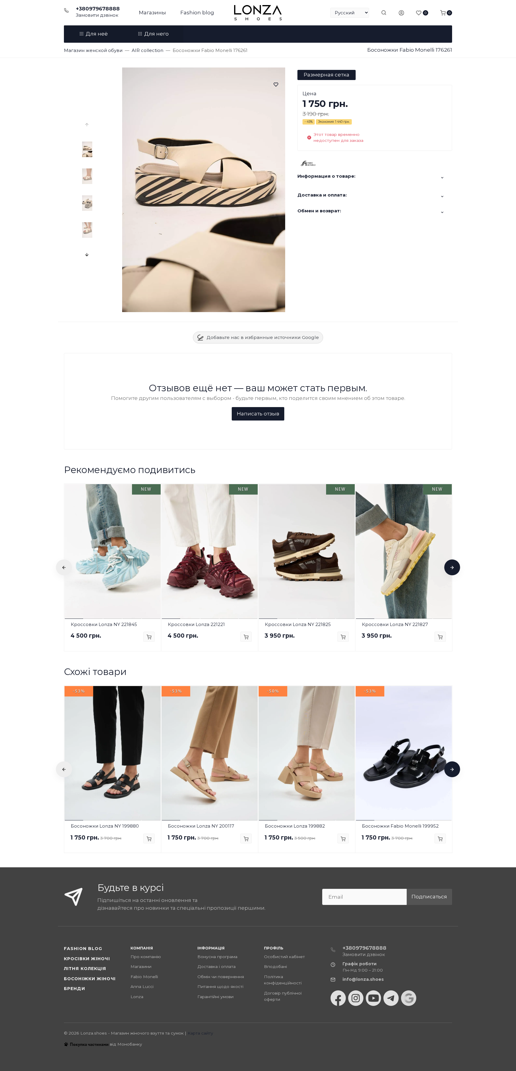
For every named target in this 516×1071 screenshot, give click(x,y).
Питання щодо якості (220, 986)
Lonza (136, 996)
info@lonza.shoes (363, 979)
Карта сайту (200, 1033)
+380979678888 (98, 9)
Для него (156, 34)
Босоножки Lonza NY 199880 (105, 826)
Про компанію (145, 956)
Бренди (74, 988)
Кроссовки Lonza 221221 (196, 624)
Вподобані (275, 966)
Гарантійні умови (215, 996)
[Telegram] (391, 998)
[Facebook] (338, 998)
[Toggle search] (383, 12)
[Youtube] (373, 998)
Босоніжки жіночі (90, 978)
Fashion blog (197, 13)
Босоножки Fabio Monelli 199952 (400, 826)
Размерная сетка (326, 75)
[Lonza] (258, 12)
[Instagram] (355, 998)
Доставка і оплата (216, 966)
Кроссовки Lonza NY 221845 (104, 624)
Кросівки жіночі (87, 958)
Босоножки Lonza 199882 (295, 826)
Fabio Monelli (144, 976)
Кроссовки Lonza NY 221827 (395, 624)
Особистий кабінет (284, 956)
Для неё (97, 34)
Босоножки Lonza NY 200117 (201, 826)
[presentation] (87, 125)
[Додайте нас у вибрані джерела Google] (408, 998)
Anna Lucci (141, 986)
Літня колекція (85, 968)
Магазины (152, 13)
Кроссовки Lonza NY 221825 (298, 624)
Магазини (140, 966)
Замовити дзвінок (97, 15)
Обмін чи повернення (220, 976)
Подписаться (429, 897)
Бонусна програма (217, 956)
